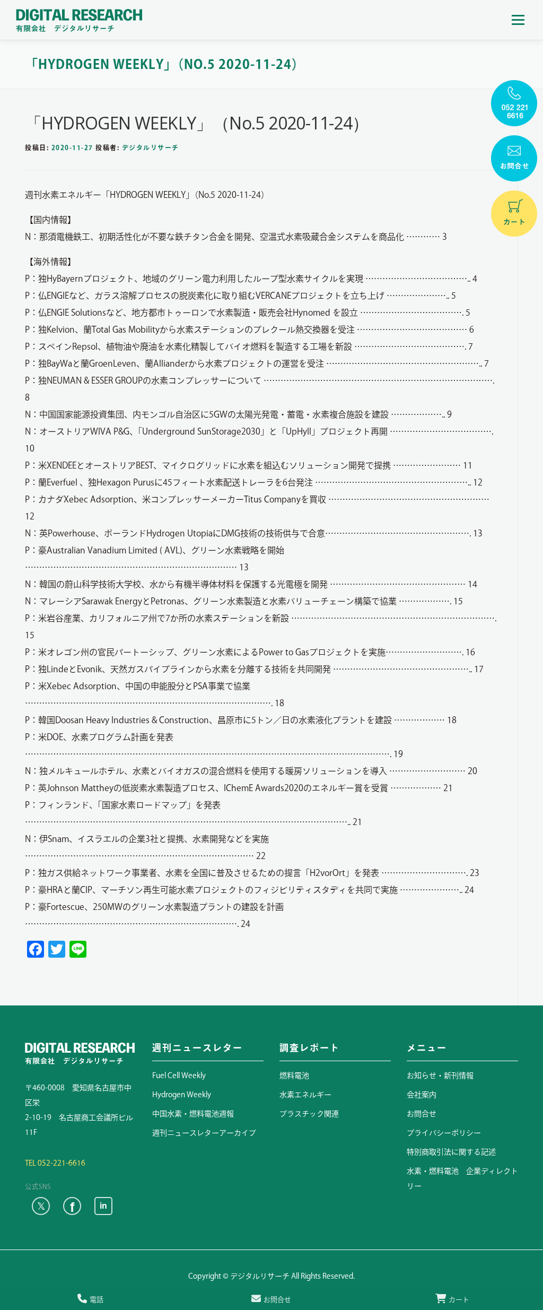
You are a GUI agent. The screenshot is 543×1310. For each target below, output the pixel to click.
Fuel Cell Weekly (179, 1075)
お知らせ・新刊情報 (440, 1075)
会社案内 (421, 1094)
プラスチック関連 (309, 1113)
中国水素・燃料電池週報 (193, 1113)
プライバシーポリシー (444, 1133)
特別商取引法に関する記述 (451, 1152)
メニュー (518, 19)
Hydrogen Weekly (181, 1094)
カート (459, 1299)
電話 (96, 1299)
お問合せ (421, 1113)
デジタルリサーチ (150, 147)
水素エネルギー (305, 1094)
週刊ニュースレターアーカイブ (204, 1133)
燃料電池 (294, 1075)
